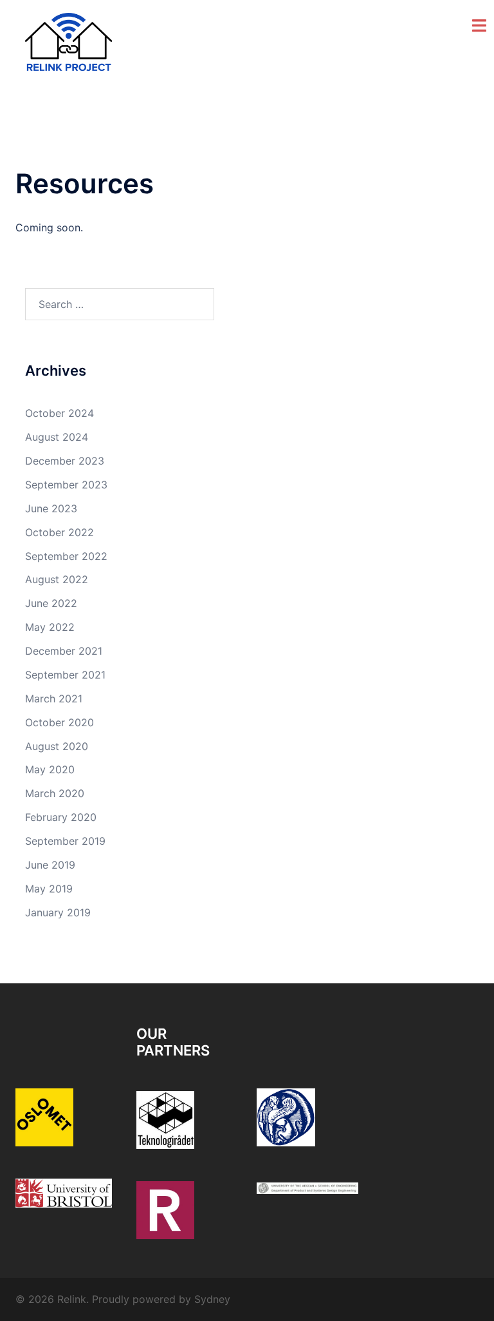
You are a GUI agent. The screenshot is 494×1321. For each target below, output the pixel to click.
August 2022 (56, 579)
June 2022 (51, 603)
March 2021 (53, 698)
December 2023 (64, 460)
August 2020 (56, 746)
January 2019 (58, 912)
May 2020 (50, 769)
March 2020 (54, 793)
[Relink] (68, 43)
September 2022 (66, 556)
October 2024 (59, 413)
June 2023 (51, 508)
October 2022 (59, 532)
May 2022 (50, 627)
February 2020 (60, 817)
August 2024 (56, 436)
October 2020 (59, 722)
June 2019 (50, 864)
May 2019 (49, 888)
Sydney (212, 1299)
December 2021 (63, 650)
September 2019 (65, 840)
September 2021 (65, 674)
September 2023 (66, 484)
